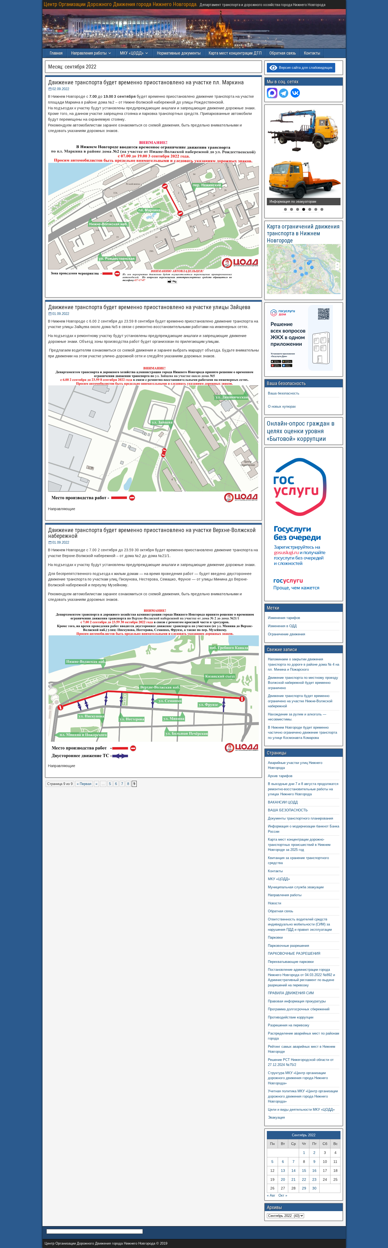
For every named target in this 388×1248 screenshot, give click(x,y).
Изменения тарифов (284, 618)
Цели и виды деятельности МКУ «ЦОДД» (301, 1109)
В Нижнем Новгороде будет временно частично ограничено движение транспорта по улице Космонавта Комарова (302, 732)
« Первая (84, 784)
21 (293, 1179)
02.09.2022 (60, 89)
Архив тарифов (280, 776)
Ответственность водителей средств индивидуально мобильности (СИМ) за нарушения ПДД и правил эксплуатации (300, 924)
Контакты (312, 53)
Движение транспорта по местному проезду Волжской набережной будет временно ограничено (303, 683)
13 (283, 1170)
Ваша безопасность (283, 393)
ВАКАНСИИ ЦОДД (283, 802)
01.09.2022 (60, 314)
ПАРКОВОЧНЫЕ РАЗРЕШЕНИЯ (294, 953)
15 (304, 1170)
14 (293, 1170)
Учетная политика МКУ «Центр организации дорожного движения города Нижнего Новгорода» (303, 1096)
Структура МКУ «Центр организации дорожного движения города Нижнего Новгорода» (298, 1078)
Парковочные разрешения (288, 946)
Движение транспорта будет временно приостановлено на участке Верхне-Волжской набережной (152, 533)
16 (314, 1170)
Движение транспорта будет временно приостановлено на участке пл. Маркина (146, 82)
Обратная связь (282, 53)
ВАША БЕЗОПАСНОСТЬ (288, 810)
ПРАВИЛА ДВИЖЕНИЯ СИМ (291, 993)
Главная (56, 53)
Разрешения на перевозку (288, 1025)
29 (304, 1188)
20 (283, 1179)
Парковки (275, 937)
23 (314, 1179)
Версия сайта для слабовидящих (305, 68)
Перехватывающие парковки (291, 962)
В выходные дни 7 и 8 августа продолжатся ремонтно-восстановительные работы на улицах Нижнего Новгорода (303, 789)
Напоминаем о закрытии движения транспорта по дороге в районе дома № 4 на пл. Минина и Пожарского (303, 664)
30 (314, 1188)
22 (304, 1179)
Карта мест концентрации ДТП (235, 53)
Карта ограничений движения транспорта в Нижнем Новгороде (303, 233)
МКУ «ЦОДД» (132, 53)
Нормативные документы (179, 53)
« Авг (271, 1195)
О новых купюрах (282, 406)
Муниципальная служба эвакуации (296, 887)
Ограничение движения (286, 634)
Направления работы (284, 895)
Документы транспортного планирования (300, 818)
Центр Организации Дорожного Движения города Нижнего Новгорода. (120, 4)
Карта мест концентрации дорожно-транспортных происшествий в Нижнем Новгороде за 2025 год (299, 844)
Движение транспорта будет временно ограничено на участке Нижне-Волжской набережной (300, 701)
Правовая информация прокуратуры (297, 1001)
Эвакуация (276, 1117)
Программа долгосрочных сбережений (298, 1009)
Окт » (282, 1195)
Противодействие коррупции (290, 1017)
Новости (274, 903)
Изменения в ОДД (282, 626)
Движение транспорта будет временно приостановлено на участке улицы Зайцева (149, 307)
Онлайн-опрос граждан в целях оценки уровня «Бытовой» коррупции (300, 431)
